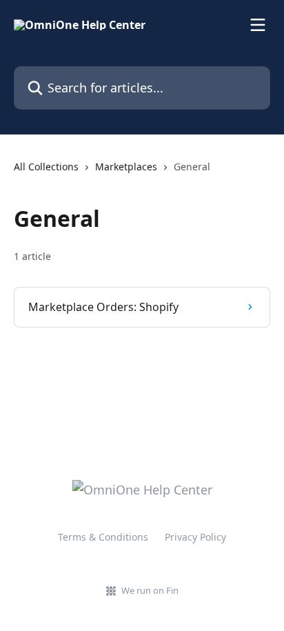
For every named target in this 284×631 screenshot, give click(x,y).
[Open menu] (257, 25)
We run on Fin (150, 590)
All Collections (46, 166)
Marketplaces (126, 166)
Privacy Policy (195, 536)
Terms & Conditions (103, 536)
